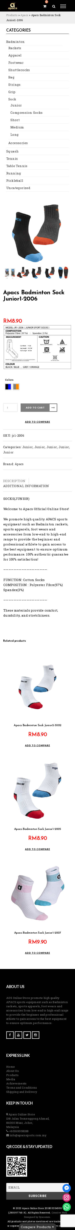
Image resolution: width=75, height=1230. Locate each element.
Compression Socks (26, 112)
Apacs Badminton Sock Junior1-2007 (37, 932)
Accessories (18, 143)
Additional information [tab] (26, 486)
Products (12, 1075)
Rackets (14, 48)
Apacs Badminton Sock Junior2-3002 (37, 725)
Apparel (15, 55)
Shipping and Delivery (21, 1092)
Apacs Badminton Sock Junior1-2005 (37, 829)
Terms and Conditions (21, 1087)
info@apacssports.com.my (27, 1135)
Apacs (19, 464)
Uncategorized (18, 188)
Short (15, 120)
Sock (12, 99)
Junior (16, 105)
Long (14, 134)
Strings (14, 84)
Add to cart (35, 407)
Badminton (15, 42)
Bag (11, 77)
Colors (9, 380)
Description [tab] (14, 481)
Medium (17, 127)
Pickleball (14, 180)
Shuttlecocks (19, 70)
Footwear (16, 62)
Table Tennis (17, 166)
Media (10, 1079)
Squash (12, 151)
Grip (12, 92)
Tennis (12, 158)
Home (10, 1067)
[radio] (8, 387)
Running (13, 173)
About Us (12, 1071)
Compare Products (36, 1227)
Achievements (16, 1083)
